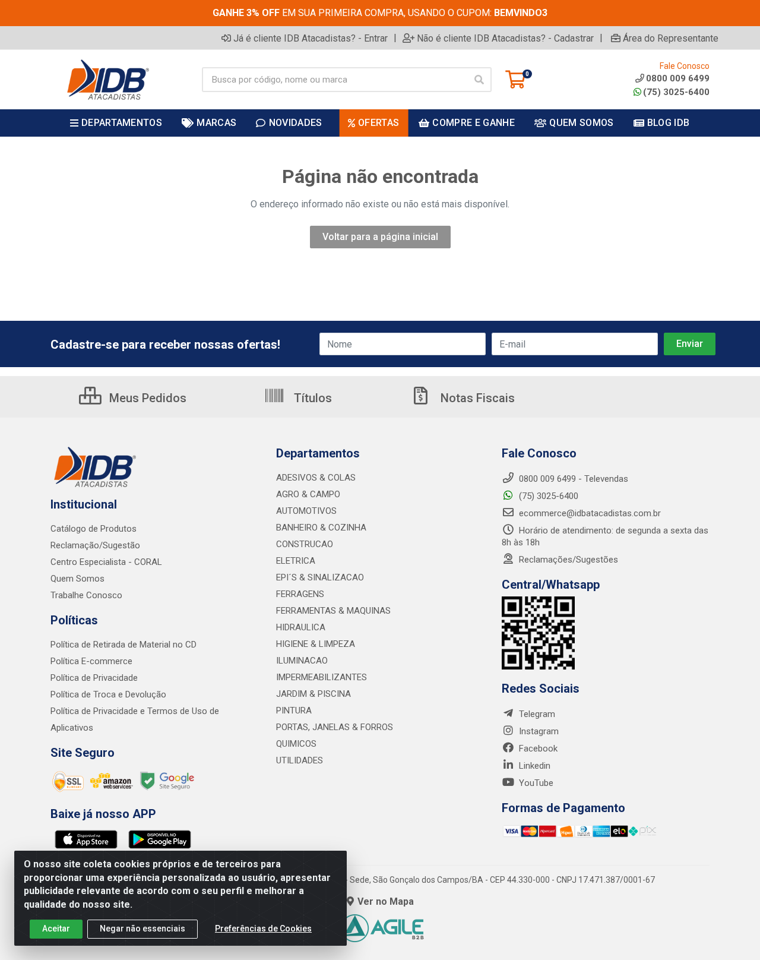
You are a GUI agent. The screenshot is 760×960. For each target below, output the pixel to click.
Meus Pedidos (146, 398)
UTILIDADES (299, 760)
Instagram (538, 731)
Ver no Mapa (385, 901)
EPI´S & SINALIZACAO (320, 577)
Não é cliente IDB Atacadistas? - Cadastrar (505, 38)
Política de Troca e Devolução (108, 694)
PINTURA (294, 710)
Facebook (537, 748)
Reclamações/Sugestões (567, 559)
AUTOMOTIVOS (306, 511)
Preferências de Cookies (263, 928)
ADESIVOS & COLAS (316, 477)
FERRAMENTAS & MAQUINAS (333, 610)
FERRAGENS (300, 594)
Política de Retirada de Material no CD (123, 644)
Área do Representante (670, 38)
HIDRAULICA (300, 627)
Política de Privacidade (94, 677)
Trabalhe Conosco (86, 595)
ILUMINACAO (302, 660)
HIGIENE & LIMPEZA (315, 644)
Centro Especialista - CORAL (106, 562)
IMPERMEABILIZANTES (321, 677)
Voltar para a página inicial (380, 236)
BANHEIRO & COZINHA (321, 527)
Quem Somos (77, 578)
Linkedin (533, 765)
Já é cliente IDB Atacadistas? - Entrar (310, 38)
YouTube (535, 783)
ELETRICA (295, 560)
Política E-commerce (91, 661)
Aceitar (56, 928)
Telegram (536, 714)
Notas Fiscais (476, 398)
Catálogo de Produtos (93, 528)
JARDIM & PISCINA (313, 694)
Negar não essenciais (142, 928)
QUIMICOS (296, 743)
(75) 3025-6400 (676, 92)
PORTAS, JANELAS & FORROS (334, 727)
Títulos (311, 398)
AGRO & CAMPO (308, 494)
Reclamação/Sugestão (95, 545)
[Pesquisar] (479, 79)
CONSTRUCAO (304, 544)
